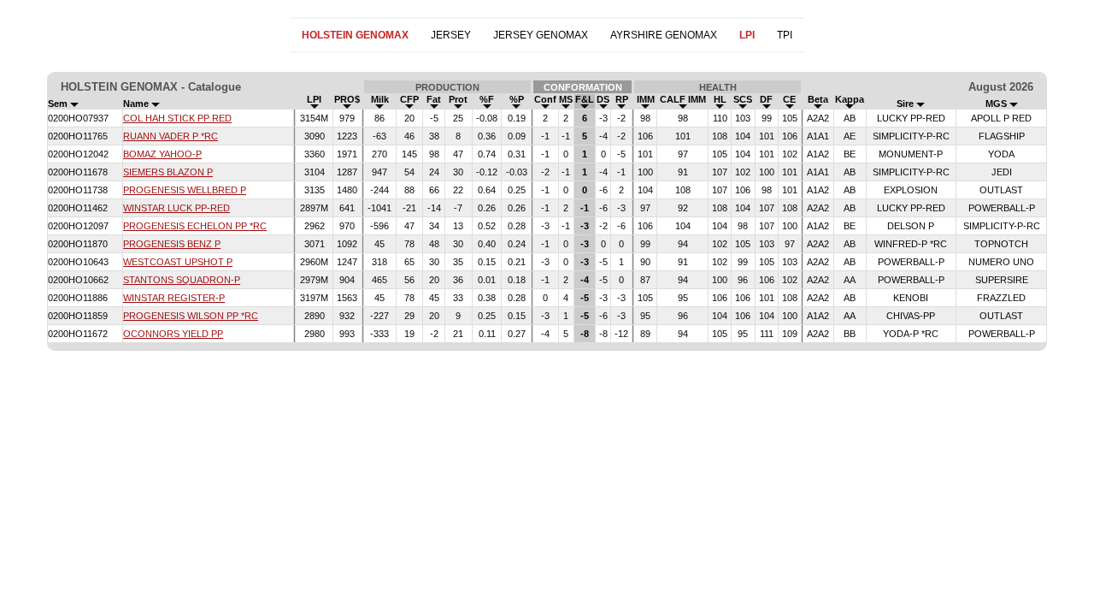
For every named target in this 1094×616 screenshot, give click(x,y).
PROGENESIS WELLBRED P (184, 190)
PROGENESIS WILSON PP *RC (190, 316)
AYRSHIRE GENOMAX (663, 35)
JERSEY (451, 35)
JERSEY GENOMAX (540, 35)
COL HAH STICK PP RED (177, 118)
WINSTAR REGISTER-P (174, 298)
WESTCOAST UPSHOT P (177, 262)
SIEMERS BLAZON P (168, 172)
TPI (784, 35)
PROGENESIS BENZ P (172, 244)
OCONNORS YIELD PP (173, 334)
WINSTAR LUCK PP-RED (176, 208)
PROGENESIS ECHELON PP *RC (195, 226)
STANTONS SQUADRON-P (181, 280)
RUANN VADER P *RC (170, 136)
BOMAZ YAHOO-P (162, 154)
